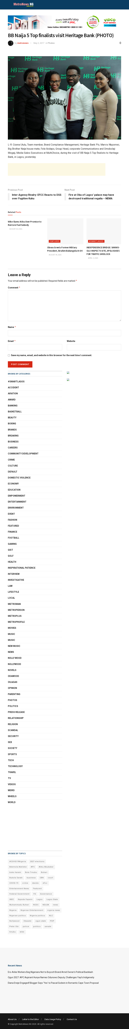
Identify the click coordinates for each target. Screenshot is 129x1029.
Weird (11, 790)
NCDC (36, 905)
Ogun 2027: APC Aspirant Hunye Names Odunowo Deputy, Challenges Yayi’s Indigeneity (51, 977)
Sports (12, 754)
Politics (13, 706)
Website (71, 341)
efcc (45, 883)
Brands (12, 429)
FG (35, 894)
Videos (12, 784)
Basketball (15, 411)
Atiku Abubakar (46, 867)
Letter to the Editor (30, 1019)
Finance (12, 532)
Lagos (39, 899)
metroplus (15, 616)
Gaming (12, 544)
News (11, 652)
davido (35, 883)
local (11, 598)
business (31, 878)
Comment (14, 287)
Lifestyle (13, 592)
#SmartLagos (96, 241)
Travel (12, 772)
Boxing (12, 423)
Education (14, 490)
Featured (54, 241)
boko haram (15, 872)
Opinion (12, 688)
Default (12, 471)
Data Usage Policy (53, 1019)
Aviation (13, 393)
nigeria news (53, 910)
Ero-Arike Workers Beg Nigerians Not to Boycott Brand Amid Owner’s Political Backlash (50, 972)
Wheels (12, 796)
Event (11, 514)
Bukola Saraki (16, 878)
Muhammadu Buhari (19, 905)
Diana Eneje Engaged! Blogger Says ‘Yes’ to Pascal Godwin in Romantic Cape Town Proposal (53, 983)
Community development (23, 453)
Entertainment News (19, 889)
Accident (13, 387)
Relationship (16, 718)
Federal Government (19, 894)
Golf (11, 556)
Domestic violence (19, 477)
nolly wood (15, 658)
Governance (46, 894)
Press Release (16, 712)
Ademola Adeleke (18, 867)
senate (48, 926)
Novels (12, 670)
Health (12, 562)
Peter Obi (14, 926)
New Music (14, 646)
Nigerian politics (17, 916)
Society (12, 748)
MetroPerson (16, 610)
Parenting (14, 694)
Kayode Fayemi (25, 899)
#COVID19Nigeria (17, 861)
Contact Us (72, 1019)
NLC (51, 916)
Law (10, 586)
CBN (42, 878)
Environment (16, 507)
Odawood (13, 676)
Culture (13, 465)
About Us (12, 1019)
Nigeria (13, 910)
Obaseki (27, 921)
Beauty (12, 417)
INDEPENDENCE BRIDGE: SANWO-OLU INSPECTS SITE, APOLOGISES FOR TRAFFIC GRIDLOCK (103, 251)
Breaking (13, 435)
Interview (14, 574)
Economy (13, 483)
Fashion (12, 520)
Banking (12, 405)
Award (12, 399)
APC (33, 867)
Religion (13, 724)
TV (9, 778)
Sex (10, 742)
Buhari (44, 872)
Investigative (16, 580)
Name (12, 327)
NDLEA (46, 905)
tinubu (12, 932)
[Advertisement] (56, 169)
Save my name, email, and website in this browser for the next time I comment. (51, 355)
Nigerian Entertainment (32, 910)
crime (25, 883)
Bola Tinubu (31, 872)
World (12, 802)
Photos (51, 43)
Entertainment (17, 501)
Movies (12, 628)
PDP (52, 921)
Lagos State (52, 899)
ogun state (41, 921)
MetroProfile (16, 622)
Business (13, 441)
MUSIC (11, 640)
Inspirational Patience (21, 568)
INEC (11, 899)
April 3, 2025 (93, 258)
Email (12, 341)
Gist (10, 550)
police (26, 926)
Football (13, 538)
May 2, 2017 (39, 43)
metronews (22, 43)
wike (22, 932)
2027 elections (37, 861)
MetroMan (14, 604)
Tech (11, 760)
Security (13, 736)
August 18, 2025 (55, 255)
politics (37, 926)
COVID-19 (13, 883)
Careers (13, 447)
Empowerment (16, 496)
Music (11, 634)
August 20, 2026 (15, 229)
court (50, 878)
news (55, 905)
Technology (15, 766)
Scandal (13, 730)
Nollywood (14, 664)
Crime (11, 459)
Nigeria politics (37, 916)
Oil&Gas (12, 682)
